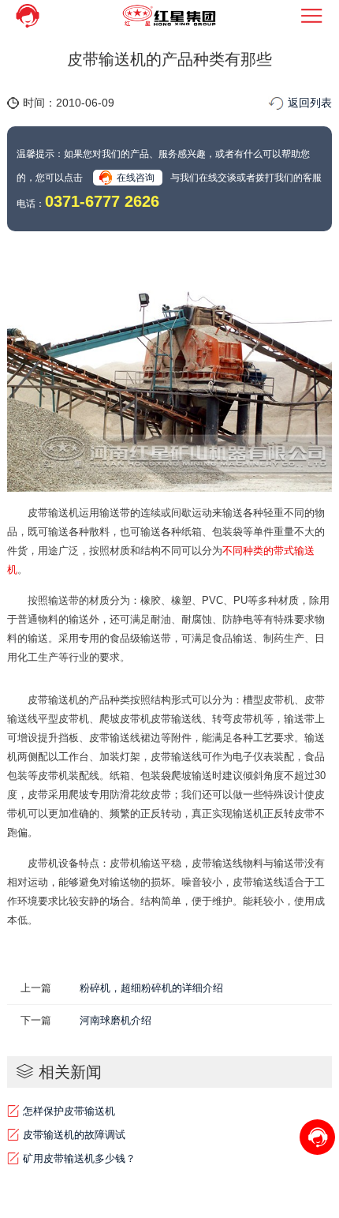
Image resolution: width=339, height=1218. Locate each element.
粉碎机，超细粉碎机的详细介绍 (151, 988)
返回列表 (310, 102)
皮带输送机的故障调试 (74, 1135)
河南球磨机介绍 (115, 1020)
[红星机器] (169, 16)
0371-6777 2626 (102, 201)
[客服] (27, 16)
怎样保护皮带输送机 (69, 1111)
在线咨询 (136, 177)
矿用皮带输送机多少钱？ (79, 1158)
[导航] (312, 16)
